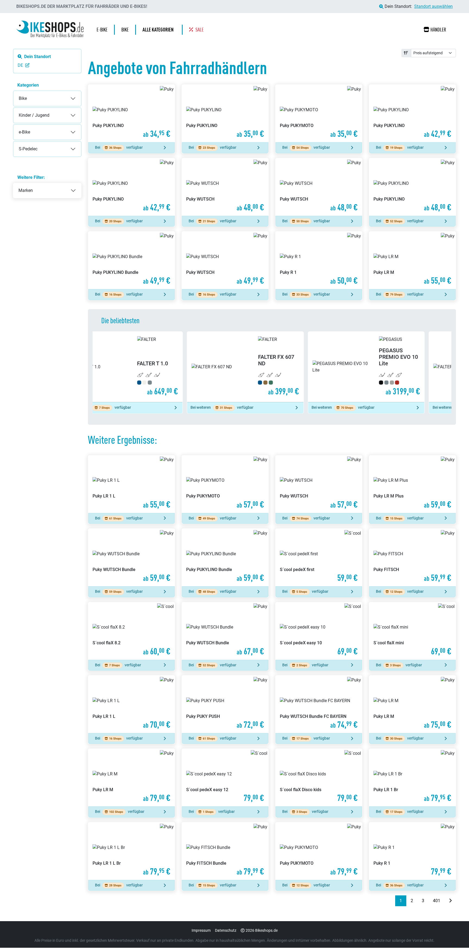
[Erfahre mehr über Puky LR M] (412, 260)
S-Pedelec (22, 144)
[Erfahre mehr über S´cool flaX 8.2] (131, 631)
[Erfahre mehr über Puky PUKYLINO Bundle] (131, 260)
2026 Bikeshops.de (262, 930)
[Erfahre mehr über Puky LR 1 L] (131, 484)
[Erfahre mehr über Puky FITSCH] (412, 557)
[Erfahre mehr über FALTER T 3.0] (393, 367)
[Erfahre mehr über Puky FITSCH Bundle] (225, 851)
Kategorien (28, 85)
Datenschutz (225, 930)
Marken (25, 190)
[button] (159, 30)
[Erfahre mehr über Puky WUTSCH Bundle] (131, 557)
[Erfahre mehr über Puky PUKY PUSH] (225, 704)
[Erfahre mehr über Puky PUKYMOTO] (318, 113)
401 (436, 900)
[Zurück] (390, 900)
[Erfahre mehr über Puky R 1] (318, 260)
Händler (438, 30)
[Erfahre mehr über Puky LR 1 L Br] (131, 851)
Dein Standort (37, 56)
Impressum (201, 930)
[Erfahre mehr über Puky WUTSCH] (225, 187)
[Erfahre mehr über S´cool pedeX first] (318, 557)
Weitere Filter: (31, 177)
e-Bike (19, 127)
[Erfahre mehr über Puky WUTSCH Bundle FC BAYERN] (318, 704)
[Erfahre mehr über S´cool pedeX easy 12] (225, 777)
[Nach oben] (454, 936)
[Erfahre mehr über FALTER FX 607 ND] (151, 367)
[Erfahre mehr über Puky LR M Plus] (412, 484)
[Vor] (450, 900)
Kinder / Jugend (28, 110)
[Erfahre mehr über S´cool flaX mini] (412, 631)
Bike (17, 94)
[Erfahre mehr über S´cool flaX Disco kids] (318, 777)
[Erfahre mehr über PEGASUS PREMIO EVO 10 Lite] (272, 367)
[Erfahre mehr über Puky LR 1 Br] (412, 777)
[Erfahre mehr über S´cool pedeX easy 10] (318, 631)
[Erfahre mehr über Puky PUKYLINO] (131, 113)
